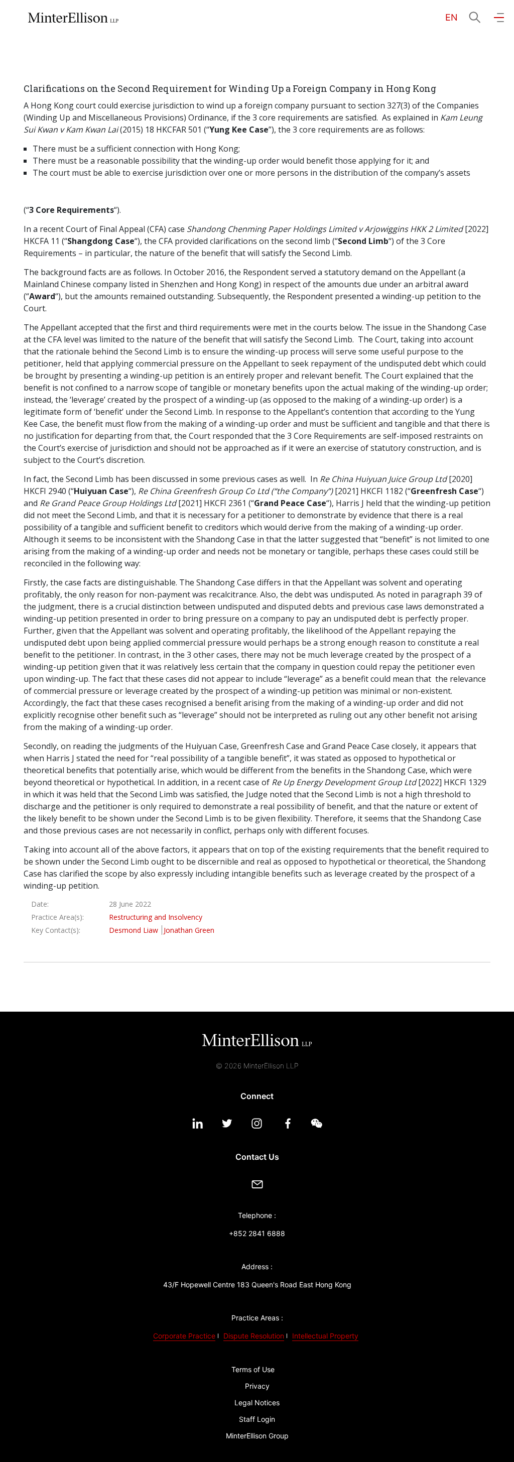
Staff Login (257, 1419)
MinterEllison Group (257, 1435)
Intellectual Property (325, 1335)
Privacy (257, 1386)
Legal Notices (257, 1402)
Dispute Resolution (253, 1335)
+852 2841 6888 (257, 1233)
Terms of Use (253, 1369)
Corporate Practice (184, 1335)
